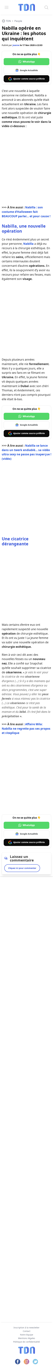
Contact (26, 1331)
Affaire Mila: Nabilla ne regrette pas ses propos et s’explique (26, 728)
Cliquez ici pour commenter (22, 868)
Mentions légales (26, 1338)
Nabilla (28, 244)
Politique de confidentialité (26, 1341)
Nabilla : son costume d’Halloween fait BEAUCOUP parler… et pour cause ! (26, 211)
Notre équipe (26, 1334)
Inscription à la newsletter (26, 1327)
